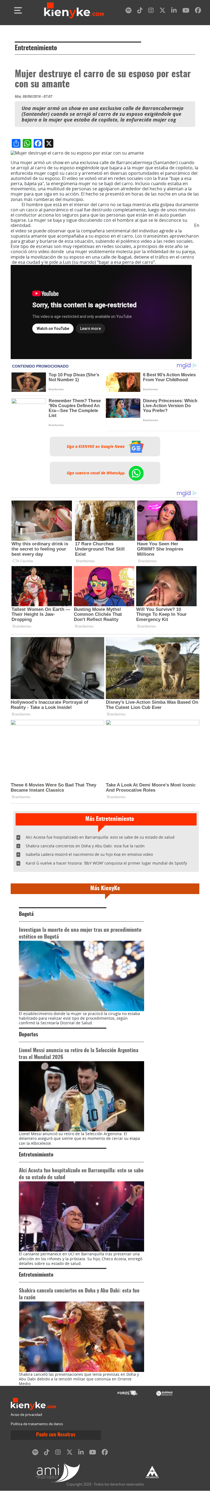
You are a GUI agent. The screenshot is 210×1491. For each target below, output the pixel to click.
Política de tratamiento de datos (37, 1424)
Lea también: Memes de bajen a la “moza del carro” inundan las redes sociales (113, 225)
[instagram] (151, 11)
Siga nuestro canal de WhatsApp (96, 473)
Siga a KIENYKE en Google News (96, 446)
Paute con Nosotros (55, 1435)
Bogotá (26, 914)
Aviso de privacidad (26, 1414)
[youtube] (185, 11)
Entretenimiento (36, 48)
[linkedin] (174, 11)
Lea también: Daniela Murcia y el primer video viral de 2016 (103, 202)
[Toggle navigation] (18, 10)
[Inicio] (74, 10)
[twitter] (162, 11)
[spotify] (129, 11)
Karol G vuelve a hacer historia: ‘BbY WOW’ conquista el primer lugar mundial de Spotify (106, 863)
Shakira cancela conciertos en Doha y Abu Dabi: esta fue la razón (85, 845)
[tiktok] (140, 11)
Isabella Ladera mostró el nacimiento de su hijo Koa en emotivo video (89, 854)
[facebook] (198, 11)
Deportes (28, 1034)
